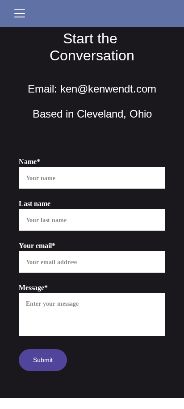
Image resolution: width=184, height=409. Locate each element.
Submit (43, 359)
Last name (34, 203)
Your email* (37, 245)
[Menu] (19, 13)
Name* (29, 161)
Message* (33, 287)
